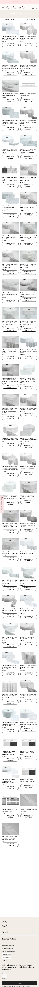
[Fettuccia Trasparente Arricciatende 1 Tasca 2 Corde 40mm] (28, 601)
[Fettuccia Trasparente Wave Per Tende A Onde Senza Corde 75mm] (10, 29)
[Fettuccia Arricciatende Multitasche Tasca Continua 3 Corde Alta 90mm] (10, 400)
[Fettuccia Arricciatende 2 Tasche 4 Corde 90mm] (28, 400)
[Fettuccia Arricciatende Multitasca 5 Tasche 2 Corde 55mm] (28, 544)
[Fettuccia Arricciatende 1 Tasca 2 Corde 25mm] (10, 86)
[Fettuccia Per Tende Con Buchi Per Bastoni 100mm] (28, 715)
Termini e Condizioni (8, 951)
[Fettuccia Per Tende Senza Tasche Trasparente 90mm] (10, 743)
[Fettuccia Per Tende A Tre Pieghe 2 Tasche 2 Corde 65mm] (28, 342)
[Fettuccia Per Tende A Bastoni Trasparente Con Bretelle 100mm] (10, 800)
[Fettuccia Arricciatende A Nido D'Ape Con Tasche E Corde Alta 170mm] (28, 228)
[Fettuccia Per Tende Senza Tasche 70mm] (28, 743)
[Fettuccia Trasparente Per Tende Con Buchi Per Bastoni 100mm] (10, 715)
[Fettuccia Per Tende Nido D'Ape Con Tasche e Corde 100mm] (10, 256)
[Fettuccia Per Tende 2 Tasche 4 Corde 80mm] (28, 459)
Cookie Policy (7, 957)
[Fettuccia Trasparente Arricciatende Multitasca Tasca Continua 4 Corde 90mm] (28, 370)
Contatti (4, 960)
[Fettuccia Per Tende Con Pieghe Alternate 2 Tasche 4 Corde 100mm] (10, 169)
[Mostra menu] (3, 7)
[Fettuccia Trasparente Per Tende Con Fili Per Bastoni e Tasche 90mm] (10, 113)
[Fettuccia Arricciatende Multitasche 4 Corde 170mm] (28, 658)
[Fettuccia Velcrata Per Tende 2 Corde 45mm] (10, 601)
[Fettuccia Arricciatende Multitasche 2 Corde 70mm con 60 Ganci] (10, 829)
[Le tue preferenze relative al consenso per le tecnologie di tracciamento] (2, 504)
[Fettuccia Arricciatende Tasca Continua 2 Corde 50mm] (28, 572)
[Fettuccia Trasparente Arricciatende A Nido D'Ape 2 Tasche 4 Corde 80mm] (10, 198)
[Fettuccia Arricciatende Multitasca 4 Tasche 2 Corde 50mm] (10, 572)
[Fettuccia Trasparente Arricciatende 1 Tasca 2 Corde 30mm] (10, 658)
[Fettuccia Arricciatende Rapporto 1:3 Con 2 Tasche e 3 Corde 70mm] (10, 313)
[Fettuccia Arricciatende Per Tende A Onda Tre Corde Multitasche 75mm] (10, 487)
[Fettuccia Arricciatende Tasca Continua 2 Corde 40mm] (10, 629)
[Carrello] (36, 7)
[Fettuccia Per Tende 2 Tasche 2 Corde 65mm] (28, 515)
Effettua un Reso (7, 948)
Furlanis (5, 932)
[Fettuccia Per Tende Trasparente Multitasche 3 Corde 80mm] (28, 430)
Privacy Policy (7, 954)
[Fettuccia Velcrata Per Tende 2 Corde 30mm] (28, 629)
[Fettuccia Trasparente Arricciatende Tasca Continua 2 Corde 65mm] (10, 370)
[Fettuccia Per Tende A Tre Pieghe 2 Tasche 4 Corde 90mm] (10, 342)
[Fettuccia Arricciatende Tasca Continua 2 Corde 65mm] (28, 113)
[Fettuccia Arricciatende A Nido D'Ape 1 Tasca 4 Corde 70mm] (10, 228)
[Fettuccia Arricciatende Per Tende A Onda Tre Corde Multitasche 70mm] (10, 57)
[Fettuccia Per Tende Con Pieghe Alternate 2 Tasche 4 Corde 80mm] (28, 141)
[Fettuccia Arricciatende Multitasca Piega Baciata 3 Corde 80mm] (28, 57)
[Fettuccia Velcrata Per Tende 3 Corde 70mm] (28, 487)
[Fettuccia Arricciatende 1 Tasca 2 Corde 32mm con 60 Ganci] (28, 800)
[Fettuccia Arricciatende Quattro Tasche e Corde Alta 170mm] (10, 686)
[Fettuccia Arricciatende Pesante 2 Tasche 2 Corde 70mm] (28, 256)
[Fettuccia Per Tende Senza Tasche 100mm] (28, 772)
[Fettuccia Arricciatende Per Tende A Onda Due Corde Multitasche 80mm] (10, 459)
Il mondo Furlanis (9, 939)
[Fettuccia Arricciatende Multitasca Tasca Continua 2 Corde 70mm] (10, 515)
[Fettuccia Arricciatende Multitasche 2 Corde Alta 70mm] (28, 29)
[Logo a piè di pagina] (4, 924)
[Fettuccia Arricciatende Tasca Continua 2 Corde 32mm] (10, 285)
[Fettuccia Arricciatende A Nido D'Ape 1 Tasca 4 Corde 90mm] (28, 169)
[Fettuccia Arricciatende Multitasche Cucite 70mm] (10, 544)
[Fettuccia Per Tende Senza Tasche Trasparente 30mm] (10, 772)
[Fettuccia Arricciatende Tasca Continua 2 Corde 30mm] (10, 141)
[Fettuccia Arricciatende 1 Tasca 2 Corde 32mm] (28, 285)
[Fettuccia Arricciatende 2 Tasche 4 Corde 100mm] (28, 686)
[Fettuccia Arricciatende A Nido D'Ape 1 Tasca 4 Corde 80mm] (28, 198)
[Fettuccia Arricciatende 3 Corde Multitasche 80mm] (10, 430)
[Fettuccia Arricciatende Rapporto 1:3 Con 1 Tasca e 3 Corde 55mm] (28, 313)
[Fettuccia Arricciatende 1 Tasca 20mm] (28, 86)
